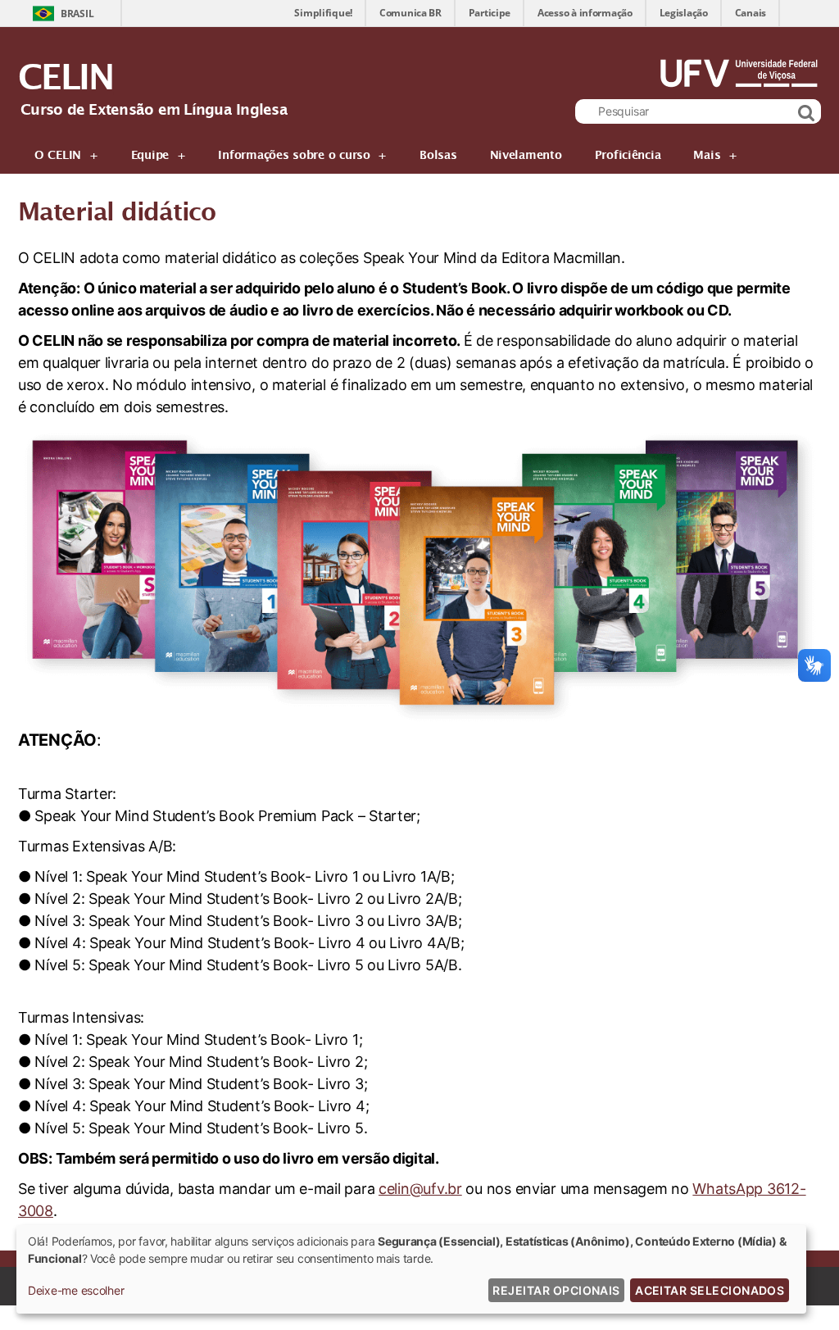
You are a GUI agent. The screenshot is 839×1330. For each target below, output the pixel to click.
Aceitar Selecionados (709, 1290)
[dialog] (411, 1269)
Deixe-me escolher (76, 1290)
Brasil (77, 13)
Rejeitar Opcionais (555, 1290)
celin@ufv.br (420, 1188)
